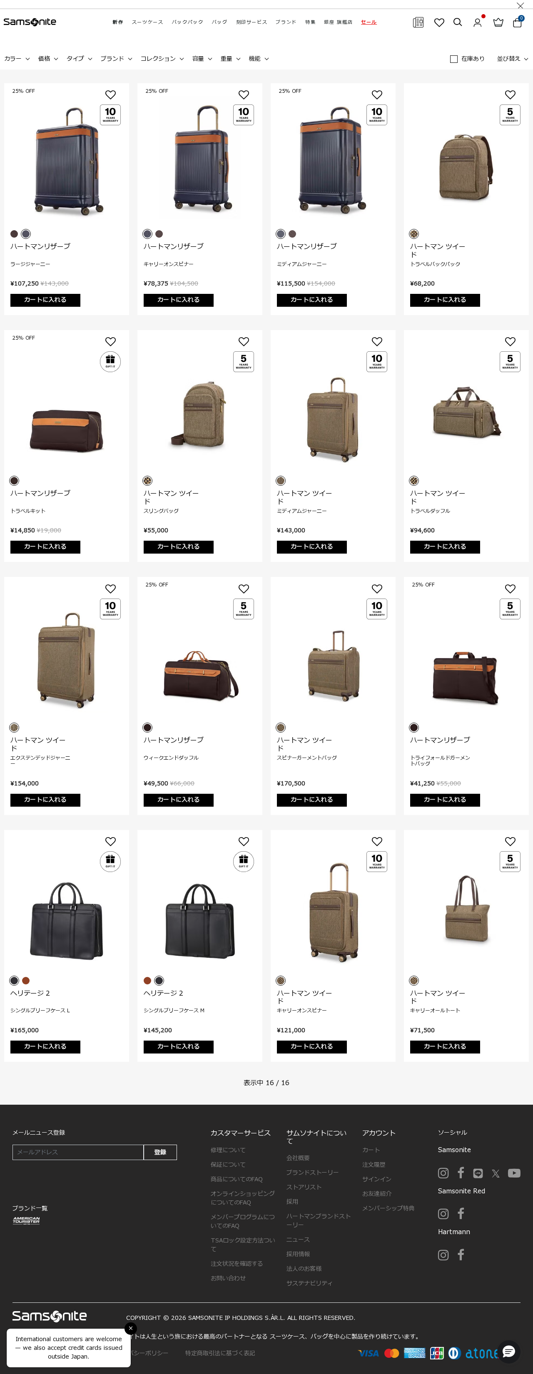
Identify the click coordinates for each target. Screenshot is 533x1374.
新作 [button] (118, 22)
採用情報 (298, 1254)
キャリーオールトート (435, 1010)
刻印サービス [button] (252, 22)
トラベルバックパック (435, 264)
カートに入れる (45, 300)
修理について (228, 1150)
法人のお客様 (303, 1269)
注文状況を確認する (237, 1264)
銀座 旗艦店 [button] (338, 22)
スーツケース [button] (148, 22)
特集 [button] (310, 22)
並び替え (509, 59)
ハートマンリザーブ (40, 247)
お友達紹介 (376, 1194)
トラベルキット (27, 511)
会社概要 (298, 1158)
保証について (228, 1164)
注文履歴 (374, 1164)
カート (371, 1150)
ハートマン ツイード (438, 251)
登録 (160, 1152)
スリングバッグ (161, 511)
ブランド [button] (286, 22)
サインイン (376, 1179)
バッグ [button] (220, 22)
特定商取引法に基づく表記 (220, 1353)
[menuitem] (118, 22)
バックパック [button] (188, 22)
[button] (369, 22)
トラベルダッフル (430, 511)
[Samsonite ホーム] (30, 22)
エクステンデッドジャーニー (40, 761)
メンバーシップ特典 (388, 1208)
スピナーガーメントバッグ (307, 758)
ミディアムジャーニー (302, 264)
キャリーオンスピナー (169, 264)
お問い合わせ (228, 1278)
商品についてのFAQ (237, 1179)
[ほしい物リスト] (439, 22)
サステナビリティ (309, 1283)
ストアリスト (303, 1187)
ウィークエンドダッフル (171, 758)
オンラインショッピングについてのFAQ (243, 1198)
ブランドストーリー (312, 1172)
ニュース (298, 1239)
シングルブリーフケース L (40, 1010)
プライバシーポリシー (139, 1353)
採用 (292, 1202)
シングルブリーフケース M (174, 1010)
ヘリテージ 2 (30, 994)
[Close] (520, 4)
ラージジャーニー (30, 264)
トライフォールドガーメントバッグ (440, 761)
